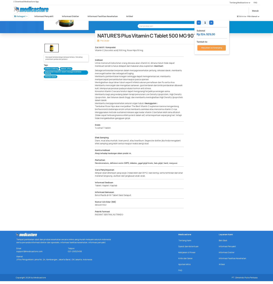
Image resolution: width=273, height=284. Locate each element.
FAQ (255, 2)
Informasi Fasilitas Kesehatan (103, 16)
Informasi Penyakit (43, 16)
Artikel (129, 16)
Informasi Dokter (70, 16)
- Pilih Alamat (252, 16)
